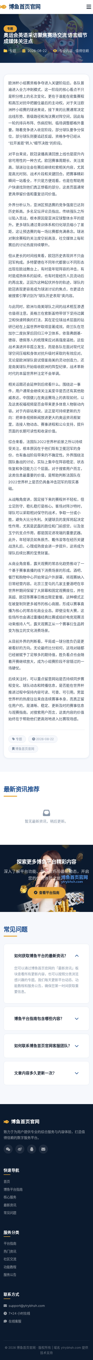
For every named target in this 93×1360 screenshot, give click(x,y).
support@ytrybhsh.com (26, 1306)
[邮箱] (43, 1149)
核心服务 (10, 1197)
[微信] (8, 1149)
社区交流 (10, 1259)
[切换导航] (89, 7)
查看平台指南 (49, 892)
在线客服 (14, 1321)
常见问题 (10, 1213)
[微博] (19, 1149)
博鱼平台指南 (13, 1189)
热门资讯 (10, 1251)
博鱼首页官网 (25, 6)
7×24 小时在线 (19, 1313)
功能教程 (10, 1267)
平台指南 (10, 1243)
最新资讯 (10, 1205)
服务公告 (10, 1275)
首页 (7, 1181)
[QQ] (31, 1149)
